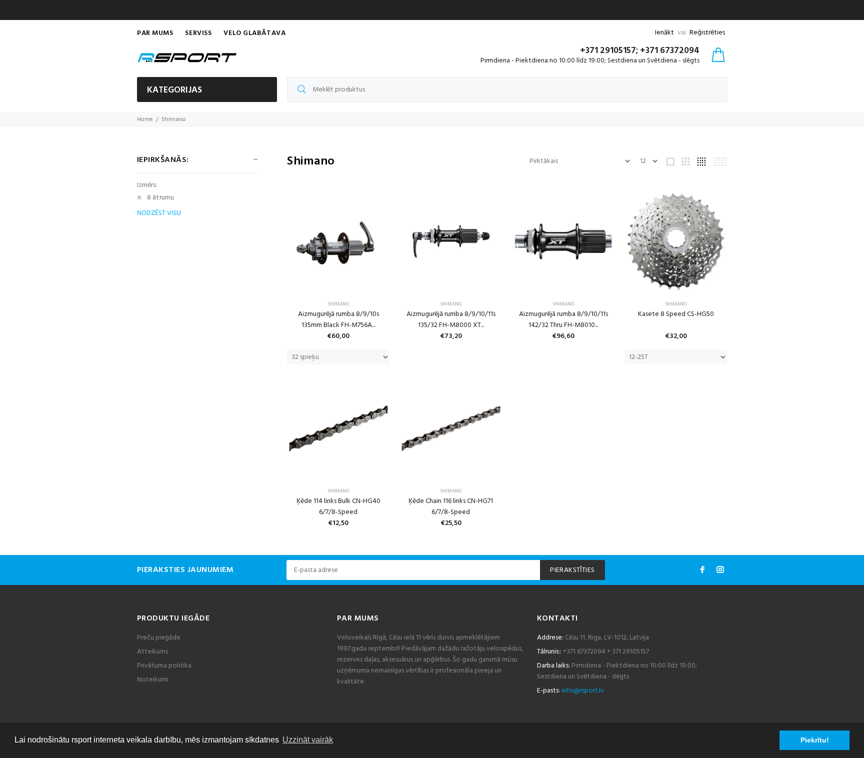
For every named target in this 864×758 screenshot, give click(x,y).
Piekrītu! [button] (814, 740)
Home (145, 119)
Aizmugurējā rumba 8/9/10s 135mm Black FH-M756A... (338, 319)
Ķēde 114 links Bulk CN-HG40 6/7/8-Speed (338, 507)
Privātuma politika (164, 666)
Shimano (174, 119)
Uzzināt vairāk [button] (307, 740)
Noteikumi (152, 680)
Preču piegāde (158, 638)
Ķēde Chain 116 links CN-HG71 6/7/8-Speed (450, 507)
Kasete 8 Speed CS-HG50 (676, 314)
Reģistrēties (707, 32)
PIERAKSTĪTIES (572, 570)
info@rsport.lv (583, 690)
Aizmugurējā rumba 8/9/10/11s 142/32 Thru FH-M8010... (563, 319)
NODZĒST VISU (159, 213)
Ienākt (664, 32)
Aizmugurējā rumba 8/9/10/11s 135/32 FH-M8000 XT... (451, 319)
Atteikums (152, 652)
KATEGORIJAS (174, 90)
